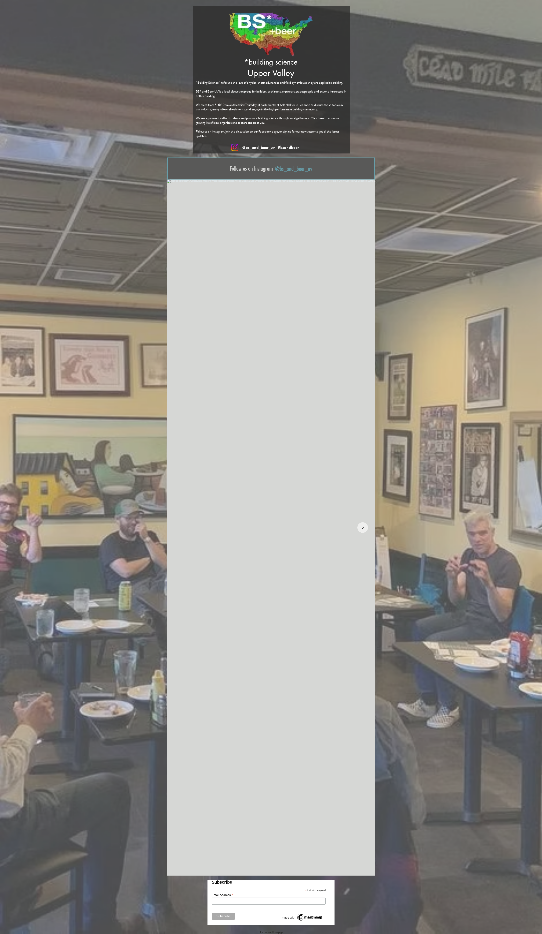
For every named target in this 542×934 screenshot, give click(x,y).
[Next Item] (362, 527)
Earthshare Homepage (271, 932)
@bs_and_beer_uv (258, 147)
